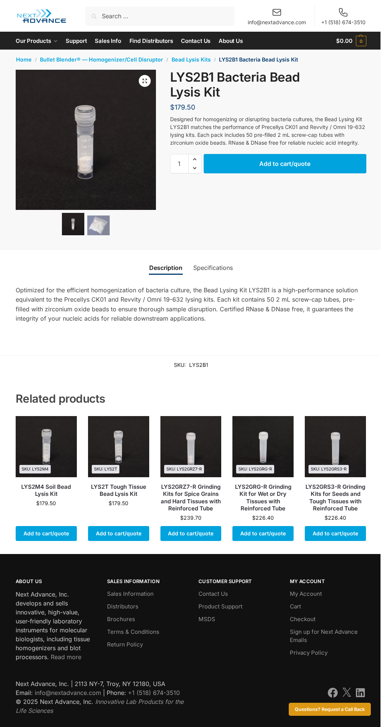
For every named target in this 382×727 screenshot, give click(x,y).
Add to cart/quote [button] (46, 533)
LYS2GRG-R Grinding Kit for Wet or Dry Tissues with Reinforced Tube (263, 497)
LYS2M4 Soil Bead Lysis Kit (46, 490)
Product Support (220, 606)
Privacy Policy (309, 652)
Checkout (303, 619)
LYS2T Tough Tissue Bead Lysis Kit (118, 490)
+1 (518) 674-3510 (343, 22)
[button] (351, 41)
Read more (66, 657)
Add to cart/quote (284, 163)
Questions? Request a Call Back (330, 709)
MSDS (206, 619)
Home (24, 59)
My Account (306, 593)
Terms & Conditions (133, 631)
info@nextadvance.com (277, 22)
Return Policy (125, 644)
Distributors (122, 606)
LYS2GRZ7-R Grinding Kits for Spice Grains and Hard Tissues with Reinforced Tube (191, 497)
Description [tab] (165, 267)
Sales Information (130, 593)
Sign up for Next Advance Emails (324, 636)
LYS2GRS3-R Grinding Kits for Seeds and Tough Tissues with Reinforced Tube (335, 497)
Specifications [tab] (213, 267)
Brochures (121, 619)
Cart (295, 606)
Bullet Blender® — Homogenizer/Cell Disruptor (101, 59)
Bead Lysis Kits (191, 59)
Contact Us (213, 593)
